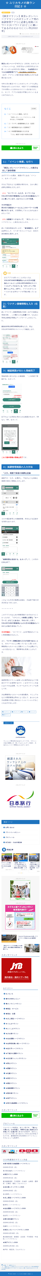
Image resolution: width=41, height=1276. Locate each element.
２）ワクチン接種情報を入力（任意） (21, 123)
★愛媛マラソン (11, 1068)
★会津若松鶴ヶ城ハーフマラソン (18, 1043)
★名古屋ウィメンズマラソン (16, 1058)
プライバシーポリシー (12, 832)
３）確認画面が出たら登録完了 (19, 127)
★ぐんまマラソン (12, 1023)
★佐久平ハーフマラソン (14, 1048)
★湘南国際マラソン (13, 1088)
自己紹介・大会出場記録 (13, 842)
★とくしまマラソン (13, 1028)
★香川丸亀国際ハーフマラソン (17, 1103)
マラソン (24, 711)
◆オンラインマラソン (14, 1004)
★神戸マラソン (11, 1098)
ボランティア (16, 711)
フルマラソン (6, 711)
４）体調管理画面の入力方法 (18, 131)
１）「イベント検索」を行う (18, 114)
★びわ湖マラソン (12, 1033)
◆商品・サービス (12, 1009)
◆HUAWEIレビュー (13, 999)
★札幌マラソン (11, 1073)
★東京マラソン (5, 12)
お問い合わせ (9, 827)
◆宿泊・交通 (10, 1014)
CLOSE (34, 108)
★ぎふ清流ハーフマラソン (15, 1018)
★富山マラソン (11, 1063)
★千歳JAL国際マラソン (14, 1053)
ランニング (32, 711)
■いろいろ (9, 994)
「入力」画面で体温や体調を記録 (21, 134)
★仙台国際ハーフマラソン (15, 1038)
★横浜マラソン (11, 1083)
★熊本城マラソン (12, 1093)
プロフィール (9, 837)
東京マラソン (6, 714)
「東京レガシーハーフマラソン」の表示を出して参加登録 (22, 118)
